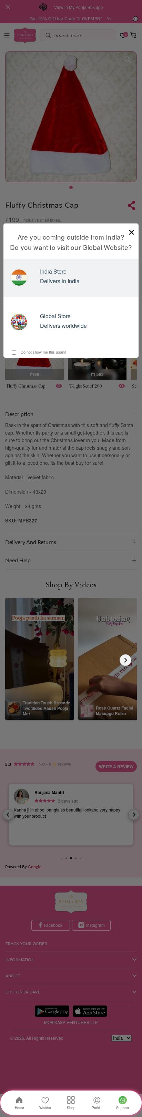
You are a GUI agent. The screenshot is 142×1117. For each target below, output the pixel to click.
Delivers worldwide (63, 326)
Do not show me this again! (43, 352)
